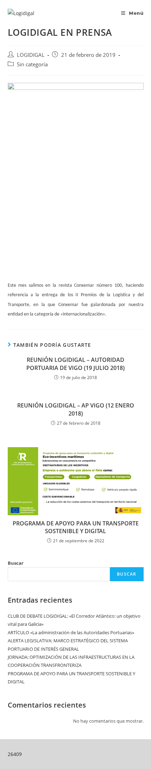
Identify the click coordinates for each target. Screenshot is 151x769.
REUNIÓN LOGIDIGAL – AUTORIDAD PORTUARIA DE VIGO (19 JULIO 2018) (75, 363)
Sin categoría (32, 64)
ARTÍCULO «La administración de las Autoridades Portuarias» (71, 632)
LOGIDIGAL (31, 55)
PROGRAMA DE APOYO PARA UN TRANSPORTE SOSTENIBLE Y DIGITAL (76, 527)
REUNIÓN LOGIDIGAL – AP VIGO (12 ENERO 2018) (75, 409)
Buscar (16, 563)
